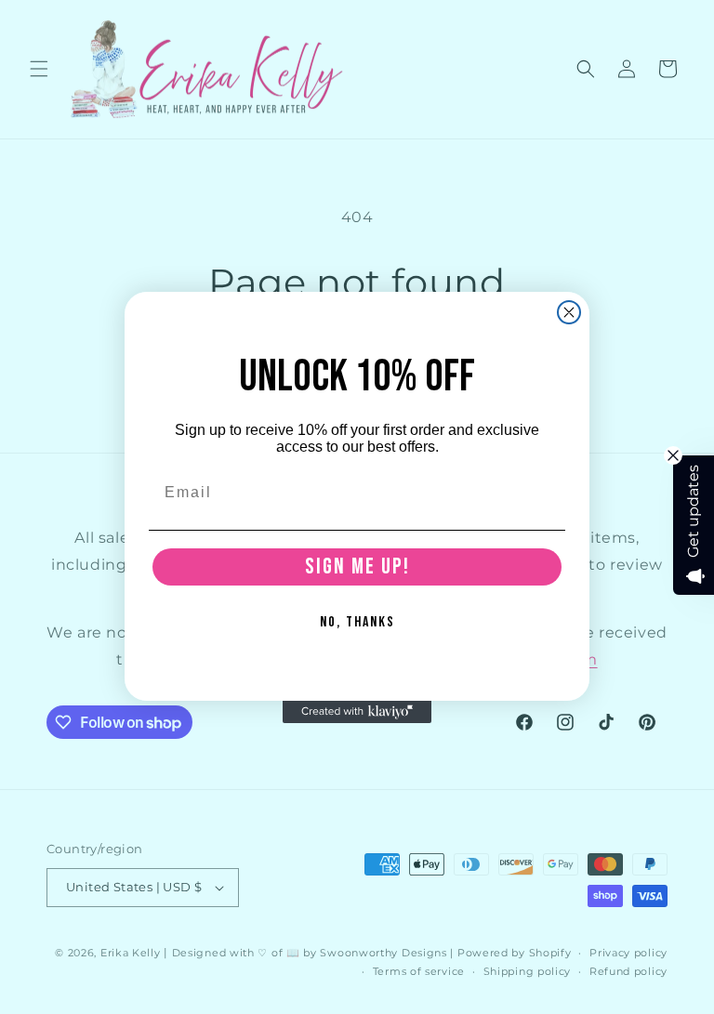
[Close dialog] (569, 312)
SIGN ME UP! (357, 566)
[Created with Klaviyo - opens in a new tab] (357, 712)
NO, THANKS (357, 622)
